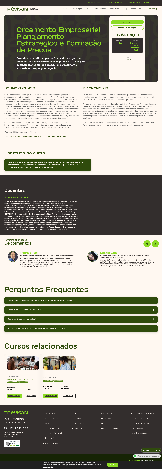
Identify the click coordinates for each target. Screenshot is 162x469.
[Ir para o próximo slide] (155, 243)
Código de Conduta (51, 428)
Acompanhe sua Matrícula (139, 3)
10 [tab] (91, 276)
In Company (106, 413)
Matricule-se (14, 396)
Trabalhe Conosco (139, 433)
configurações (48, 467)
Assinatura (114, 9)
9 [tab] (88, 276)
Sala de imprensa (50, 418)
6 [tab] (78, 276)
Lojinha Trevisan (50, 438)
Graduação (77, 9)
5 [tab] (74, 276)
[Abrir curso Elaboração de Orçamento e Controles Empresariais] (23, 363)
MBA (88, 9)
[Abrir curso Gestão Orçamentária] (59, 363)
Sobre (64, 9)
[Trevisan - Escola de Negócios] (21, 9)
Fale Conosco (94, 3)
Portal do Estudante (114, 3)
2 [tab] (64, 276)
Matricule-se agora (151, 450)
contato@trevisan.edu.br (14, 422)
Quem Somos (49, 413)
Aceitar (112, 465)
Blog (125, 9)
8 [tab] (84, 276)
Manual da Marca (51, 443)
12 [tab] (97, 276)
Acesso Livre (135, 9)
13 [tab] (101, 276)
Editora (46, 423)
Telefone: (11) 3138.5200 (14, 419)
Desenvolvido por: (133, 460)
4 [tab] (71, 276)
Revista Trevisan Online (141, 423)
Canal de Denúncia (109, 428)
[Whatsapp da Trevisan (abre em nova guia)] (27, 428)
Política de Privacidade (53, 433)
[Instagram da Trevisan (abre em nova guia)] (6, 428)
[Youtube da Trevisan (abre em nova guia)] (21, 428)
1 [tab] (61, 276)
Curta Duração (99, 9)
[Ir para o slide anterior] (147, 243)
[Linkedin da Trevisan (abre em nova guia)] (11, 428)
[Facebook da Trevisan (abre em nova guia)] (16, 428)
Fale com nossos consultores (148, 456)
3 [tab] (68, 276)
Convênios (106, 418)
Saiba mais (31, 396)
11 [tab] (94, 276)
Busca (152, 9)
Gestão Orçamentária (53, 381)
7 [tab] (81, 276)
